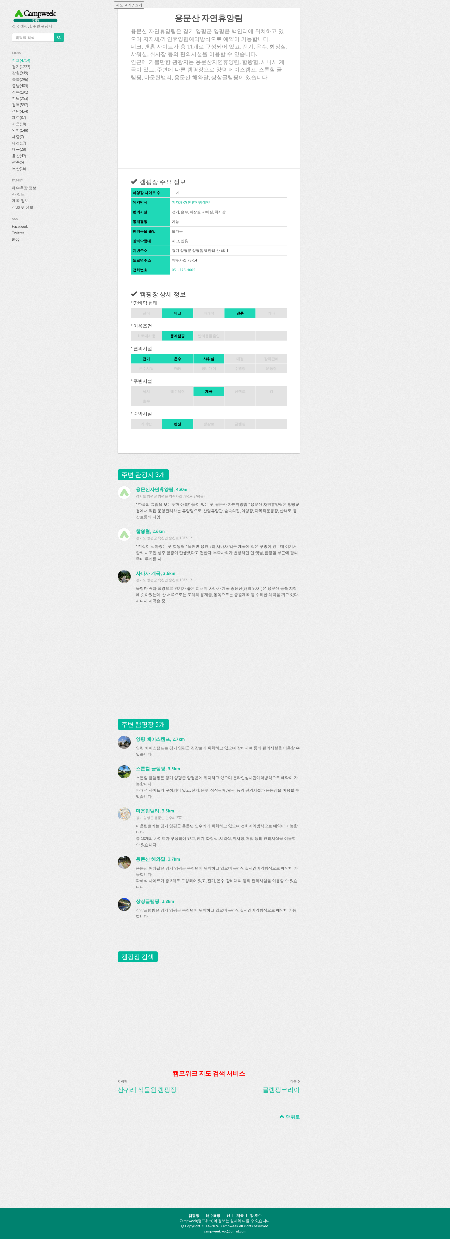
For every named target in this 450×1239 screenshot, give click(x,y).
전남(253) (20, 98)
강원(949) (20, 72)
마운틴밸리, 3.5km (155, 811)
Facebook (20, 226)
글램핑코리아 (281, 1089)
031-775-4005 (183, 270)
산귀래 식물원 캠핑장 (147, 1089)
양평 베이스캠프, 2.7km (160, 739)
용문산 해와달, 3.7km (158, 859)
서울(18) (19, 124)
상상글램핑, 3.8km (155, 901)
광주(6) (18, 162)
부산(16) (19, 168)
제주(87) (19, 117)
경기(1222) (21, 66)
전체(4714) (21, 60)
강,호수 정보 (22, 207)
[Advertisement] (209, 122)
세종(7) (18, 136)
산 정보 (18, 194)
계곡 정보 (20, 200)
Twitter (18, 232)
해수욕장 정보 (24, 187)
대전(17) (19, 143)
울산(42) (19, 155)
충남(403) (20, 85)
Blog (16, 239)
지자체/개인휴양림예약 (191, 202)
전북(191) (20, 92)
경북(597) (20, 104)
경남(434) (20, 111)
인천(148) (20, 130)
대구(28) (19, 149)
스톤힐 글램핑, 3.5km (158, 769)
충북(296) (20, 79)
